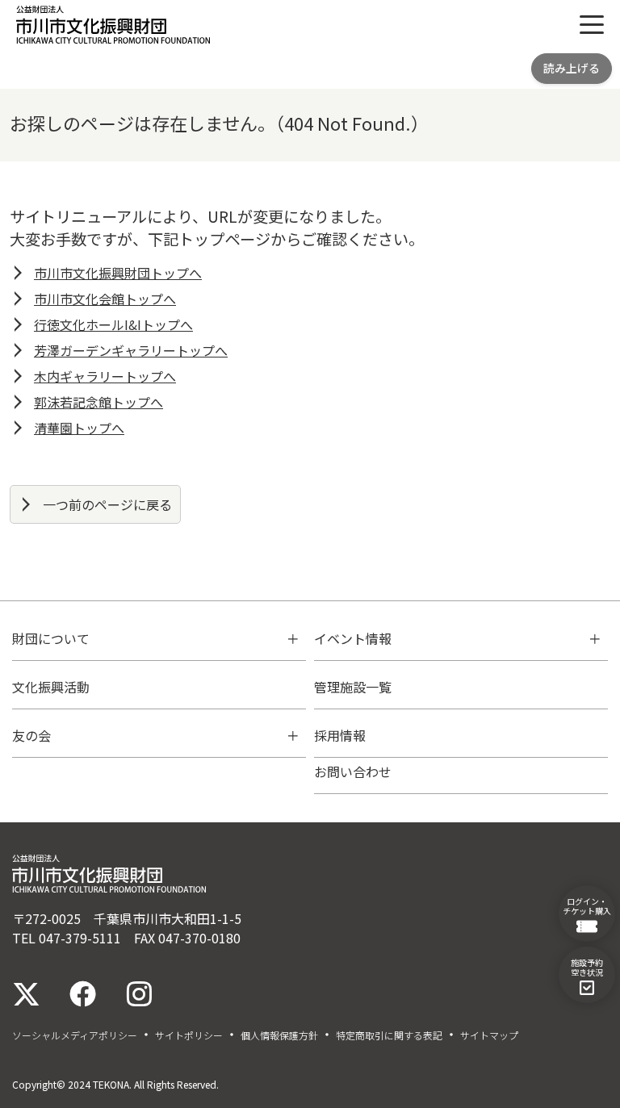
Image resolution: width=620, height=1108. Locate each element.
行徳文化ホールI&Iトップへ (113, 324)
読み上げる (571, 68)
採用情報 (340, 735)
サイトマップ (489, 1035)
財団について (51, 638)
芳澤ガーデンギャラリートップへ (131, 350)
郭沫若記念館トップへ (98, 402)
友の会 (31, 735)
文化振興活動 (51, 686)
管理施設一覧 (353, 686)
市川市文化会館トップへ (105, 298)
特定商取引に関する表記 (389, 1035)
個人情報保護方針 (279, 1035)
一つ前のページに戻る (107, 504)
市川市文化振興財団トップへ (118, 272)
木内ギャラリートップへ (105, 376)
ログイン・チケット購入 (587, 906)
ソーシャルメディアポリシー (74, 1035)
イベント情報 (353, 638)
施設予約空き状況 (587, 967)
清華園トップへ (79, 427)
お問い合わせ (353, 771)
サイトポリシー (189, 1035)
